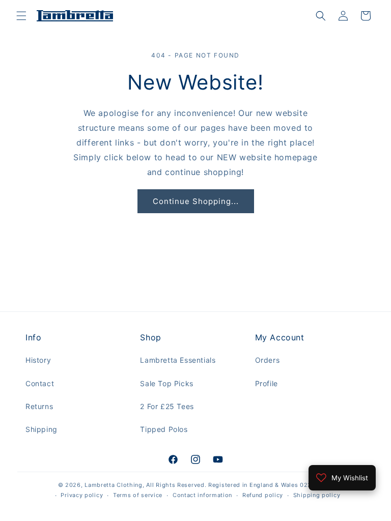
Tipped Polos (163, 429)
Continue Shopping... (196, 201)
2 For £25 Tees (166, 406)
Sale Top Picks (166, 383)
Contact (39, 383)
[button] (21, 16)
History (38, 360)
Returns (39, 406)
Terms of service (137, 495)
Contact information (202, 495)
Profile (266, 383)
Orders (267, 360)
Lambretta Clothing (114, 484)
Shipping (41, 429)
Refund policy (262, 495)
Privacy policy (82, 495)
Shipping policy (317, 495)
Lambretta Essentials (177, 360)
